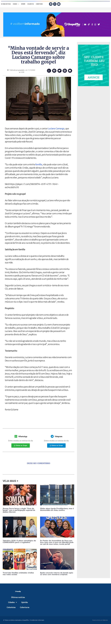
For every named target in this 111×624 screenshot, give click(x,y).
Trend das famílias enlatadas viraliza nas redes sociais (18, 574)
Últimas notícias (6, 4)
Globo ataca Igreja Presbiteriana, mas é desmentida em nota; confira (57, 509)
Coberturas (39, 4)
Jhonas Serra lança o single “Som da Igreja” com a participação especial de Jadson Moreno (19, 510)
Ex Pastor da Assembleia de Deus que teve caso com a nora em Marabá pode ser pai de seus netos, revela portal (56, 542)
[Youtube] (58, 4)
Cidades (15, 4)
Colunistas (30, 4)
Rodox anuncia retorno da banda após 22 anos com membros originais (56, 574)
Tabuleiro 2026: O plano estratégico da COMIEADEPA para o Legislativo (19, 541)
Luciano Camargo (56, 128)
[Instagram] (54, 4)
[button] (49, 71)
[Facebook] (50, 4)
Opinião (23, 4)
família (38, 164)
